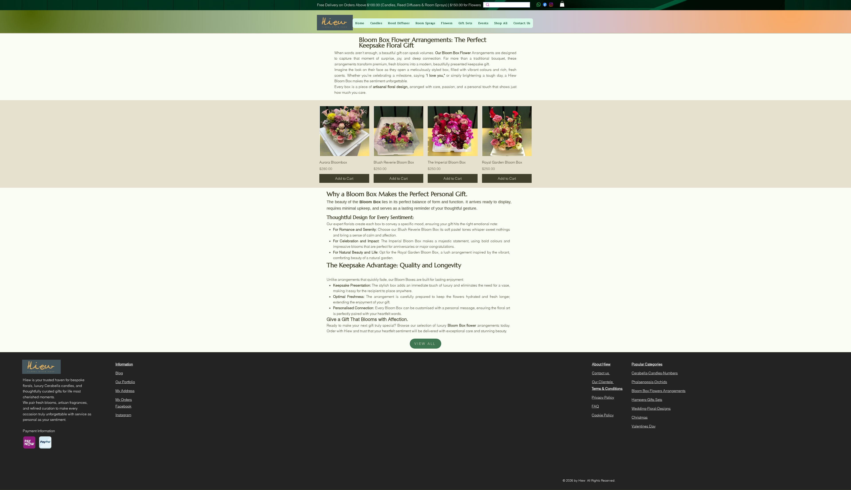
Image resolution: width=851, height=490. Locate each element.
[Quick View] (344, 131)
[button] (562, 4)
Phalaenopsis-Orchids (649, 382)
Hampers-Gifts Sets (647, 399)
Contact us (601, 373)
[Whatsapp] (538, 4)
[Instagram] (551, 4)
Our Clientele (603, 382)
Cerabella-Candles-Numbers (655, 373)
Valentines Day (644, 426)
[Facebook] (544, 4)
